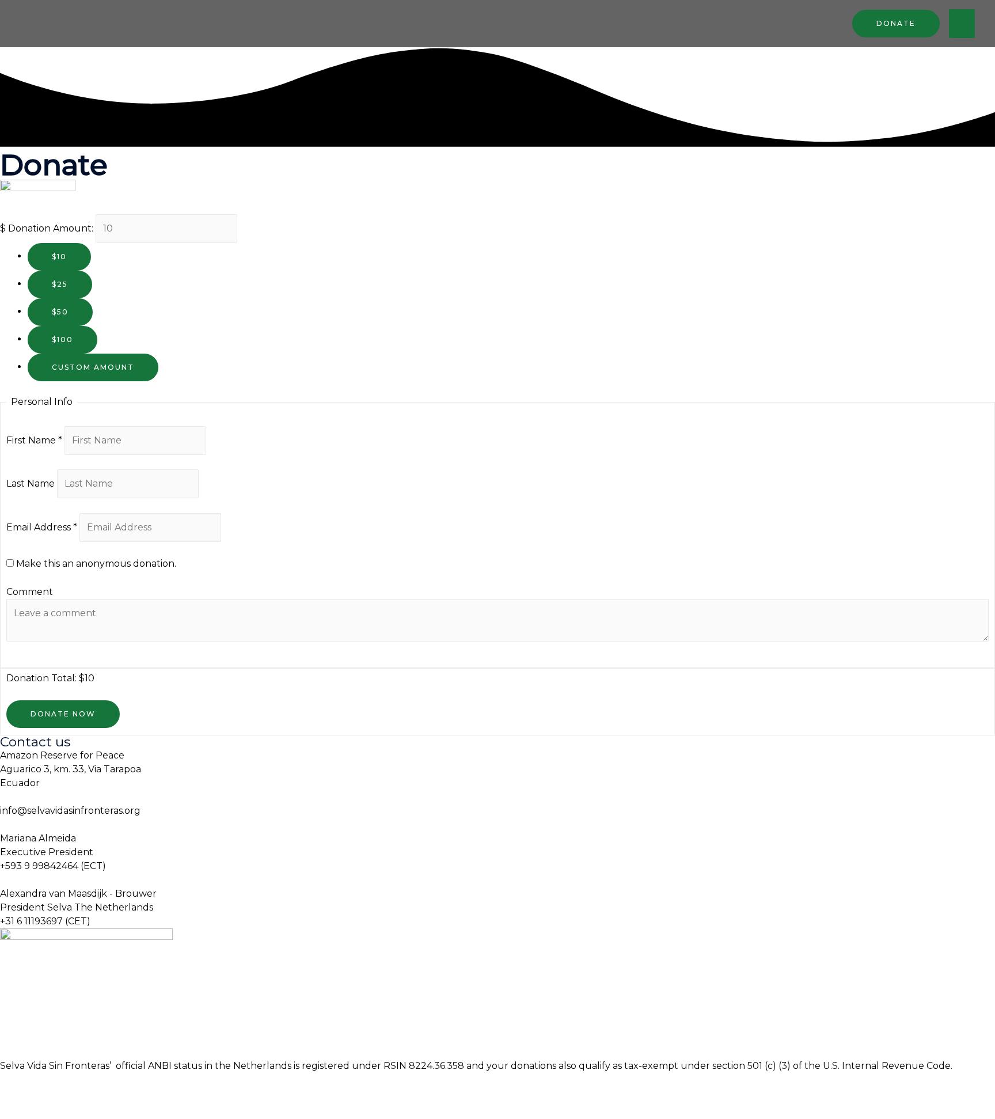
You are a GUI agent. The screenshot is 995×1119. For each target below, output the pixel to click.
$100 (62, 339)
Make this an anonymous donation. (95, 563)
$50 (60, 312)
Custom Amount (93, 367)
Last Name (31, 483)
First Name (34, 440)
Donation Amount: (50, 228)
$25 (60, 284)
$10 (59, 256)
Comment (29, 591)
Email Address (41, 527)
